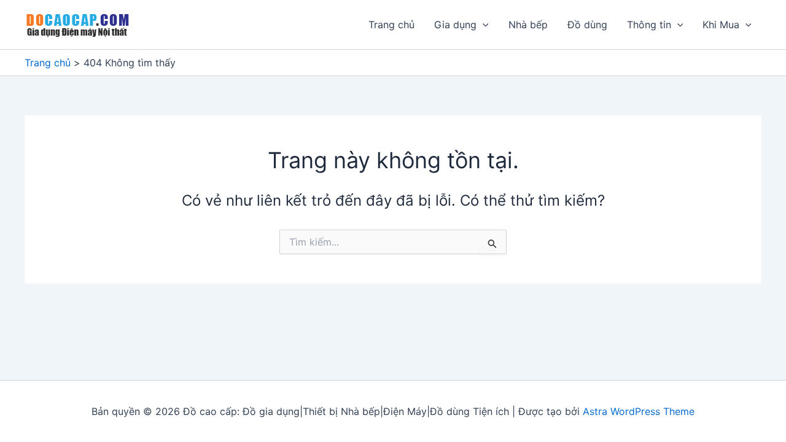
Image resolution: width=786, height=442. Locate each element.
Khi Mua (720, 24)
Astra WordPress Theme (639, 411)
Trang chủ (391, 24)
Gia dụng (455, 24)
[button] (483, 24)
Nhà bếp (528, 24)
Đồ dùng (587, 24)
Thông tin (649, 24)
